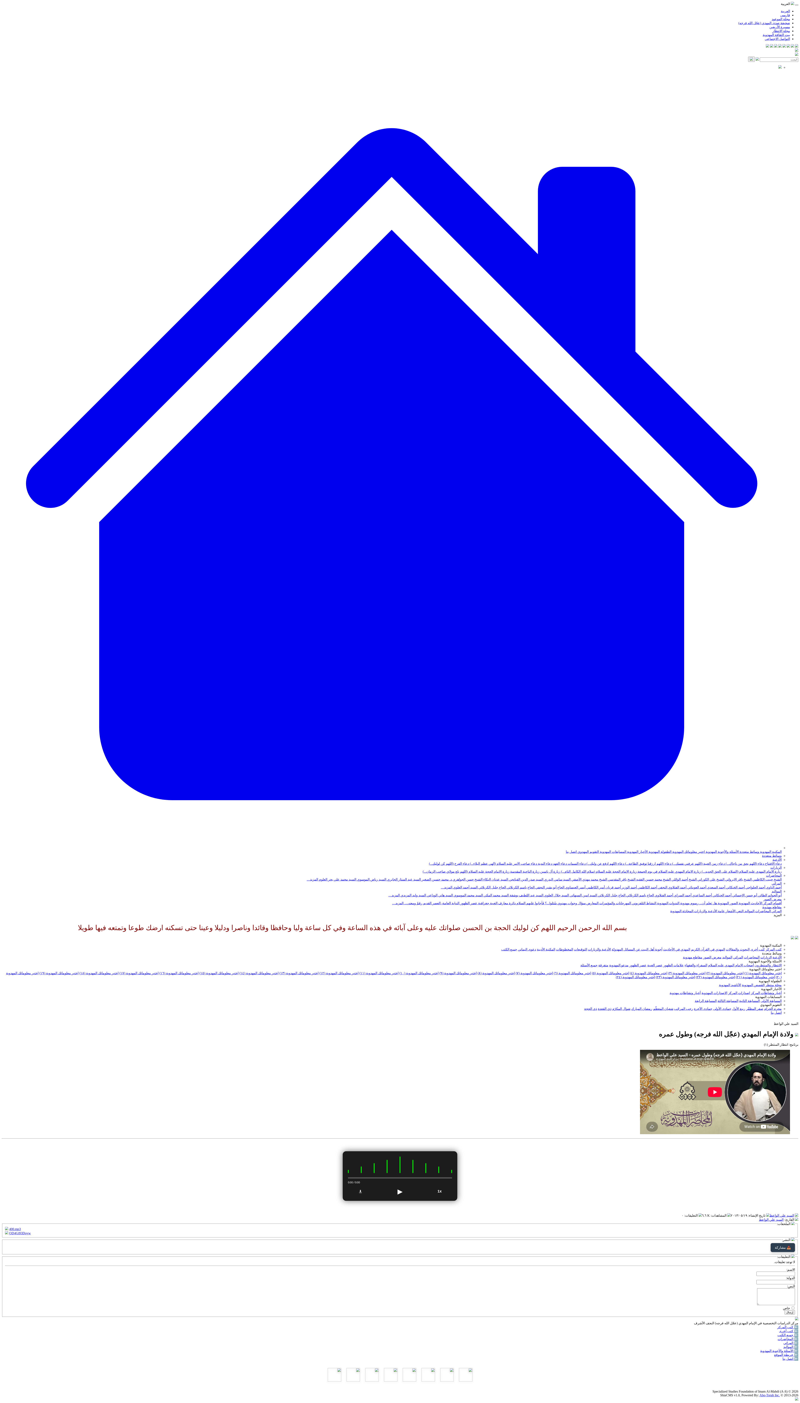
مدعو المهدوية (619, 965)
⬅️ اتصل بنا (790, 1359)
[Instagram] (784, 46)
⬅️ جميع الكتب (788, 1335)
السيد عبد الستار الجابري (403, 879)
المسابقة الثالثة (728, 1001)
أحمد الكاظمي (647, 887)
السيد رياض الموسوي (371, 879)
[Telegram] (792, 46)
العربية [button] (786, 4)
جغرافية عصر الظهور (474, 903)
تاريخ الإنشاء (757, 1215)
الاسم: (790, 1269)
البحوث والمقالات (738, 949)
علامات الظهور (673, 965)
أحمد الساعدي (701, 895)
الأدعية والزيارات (705, 911)
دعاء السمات (576, 863)
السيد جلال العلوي (556, 895)
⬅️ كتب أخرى (788, 1331)
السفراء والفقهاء (696, 965)
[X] (788, 46)
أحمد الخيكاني (735, 887)
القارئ (789, 1219)
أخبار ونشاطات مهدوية (685, 993)
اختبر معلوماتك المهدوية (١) (763, 973)
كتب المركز (774, 949)
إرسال (789, 1312)
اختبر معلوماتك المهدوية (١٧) (139, 973)
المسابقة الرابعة (706, 1001)
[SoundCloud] (776, 46)
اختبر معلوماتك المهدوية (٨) (496, 973)
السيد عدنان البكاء (495, 879)
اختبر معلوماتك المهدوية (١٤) (259, 973)
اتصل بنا (571, 852)
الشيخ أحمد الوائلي (684, 879)
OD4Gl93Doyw (20, 1233)
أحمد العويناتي (696, 887)
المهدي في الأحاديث (676, 949)
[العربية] (792, 938)
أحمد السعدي (715, 887)
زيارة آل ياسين (549, 871)
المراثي (777, 883)
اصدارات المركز (739, 993)
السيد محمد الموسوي (468, 895)
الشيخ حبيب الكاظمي (767, 879)
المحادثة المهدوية (681, 911)
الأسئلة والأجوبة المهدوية (722, 852)
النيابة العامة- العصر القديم (440, 903)
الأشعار (730, 911)
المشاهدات (718, 1215)
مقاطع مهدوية (772, 907)
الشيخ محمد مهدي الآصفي (589, 879)
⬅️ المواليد (790, 1347)
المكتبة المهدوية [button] (771, 945)
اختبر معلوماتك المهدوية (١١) (379, 973)
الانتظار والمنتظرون (768, 965)
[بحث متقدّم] (757, 59)
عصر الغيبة (654, 965)
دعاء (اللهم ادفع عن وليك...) (605, 863)
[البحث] (751, 59)
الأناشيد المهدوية (730, 985)
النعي (739, 911)
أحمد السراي (682, 895)
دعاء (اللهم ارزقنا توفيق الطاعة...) (647, 863)
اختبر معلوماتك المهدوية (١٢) (339, 973)
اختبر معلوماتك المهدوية (688, 852)
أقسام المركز (772, 903)
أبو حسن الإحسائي (744, 895)
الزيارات (776, 867)
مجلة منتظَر (773, 985)
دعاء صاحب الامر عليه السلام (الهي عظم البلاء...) (503, 863)
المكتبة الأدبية (546, 949)
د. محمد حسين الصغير (436, 879)
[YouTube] (780, 46)
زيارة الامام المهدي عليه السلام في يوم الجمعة (669, 871)
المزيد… (312, 879)
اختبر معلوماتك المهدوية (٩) (458, 973)
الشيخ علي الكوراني (710, 879)
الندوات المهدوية (667, 903)
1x (440, 1191)
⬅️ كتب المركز (787, 1327)
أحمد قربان (613, 887)
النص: (791, 1286)
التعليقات (691, 1215)
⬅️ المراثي (790, 1343)
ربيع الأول (738, 1009)
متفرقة (603, 965)
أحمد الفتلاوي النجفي (671, 887)
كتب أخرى (757, 949)
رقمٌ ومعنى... (413, 903)
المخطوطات (564, 949)
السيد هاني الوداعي (439, 895)
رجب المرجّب (683, 1009)
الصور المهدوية (727, 903)
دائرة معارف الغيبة (502, 903)
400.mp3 (15, 1229)
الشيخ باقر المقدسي (621, 879)
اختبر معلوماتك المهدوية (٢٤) (635, 977)
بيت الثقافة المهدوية (776, 35)
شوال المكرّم (621, 1009)
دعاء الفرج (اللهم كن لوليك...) (449, 863)
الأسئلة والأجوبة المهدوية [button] (765, 961)
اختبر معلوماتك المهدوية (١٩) (59, 973)
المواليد (777, 891)
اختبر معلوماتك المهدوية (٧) (534, 973)
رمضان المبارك (641, 1009)
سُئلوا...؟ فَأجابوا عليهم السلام (536, 903)
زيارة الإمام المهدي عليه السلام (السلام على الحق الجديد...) (741, 871)
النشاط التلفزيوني (643, 903)
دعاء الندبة (544, 863)
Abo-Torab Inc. (769, 1395)
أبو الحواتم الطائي (769, 895)
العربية (785, 11)
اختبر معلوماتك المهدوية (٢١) (755, 977)
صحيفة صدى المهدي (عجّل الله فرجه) (764, 23)
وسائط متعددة (749, 852)
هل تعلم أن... (708, 903)
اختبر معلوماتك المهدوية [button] (765, 969)
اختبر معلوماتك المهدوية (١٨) (99, 973)
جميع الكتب (509, 949)
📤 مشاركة (783, 1247)
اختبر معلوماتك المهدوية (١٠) (419, 973)
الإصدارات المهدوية (714, 993)
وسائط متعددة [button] (772, 953)
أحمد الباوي (773, 887)
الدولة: (790, 1278)
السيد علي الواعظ (782, 1215)
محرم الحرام (773, 1009)
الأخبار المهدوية (637, 852)
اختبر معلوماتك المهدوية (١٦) (179, 973)
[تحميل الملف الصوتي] (360, 1191)
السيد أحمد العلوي (465, 887)
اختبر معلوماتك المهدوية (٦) (572, 973)
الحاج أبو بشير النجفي (549, 887)
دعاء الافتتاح (773, 863)
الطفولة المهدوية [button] (770, 981)
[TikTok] (771, 46)
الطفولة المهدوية (659, 852)
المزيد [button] (778, 915)
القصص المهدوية (753, 985)
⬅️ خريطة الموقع (786, 1355)
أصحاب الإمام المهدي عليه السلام (731, 965)
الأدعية (777, 859)
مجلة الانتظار (781, 31)
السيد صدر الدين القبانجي (525, 879)
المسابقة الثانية (749, 1001)
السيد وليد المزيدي (413, 895)
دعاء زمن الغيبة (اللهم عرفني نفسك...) (698, 863)
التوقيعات (580, 949)
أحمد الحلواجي (755, 887)
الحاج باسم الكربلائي (520, 887)
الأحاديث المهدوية (750, 903)
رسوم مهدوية (689, 903)
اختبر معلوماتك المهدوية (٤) (648, 973)
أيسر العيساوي (574, 887)
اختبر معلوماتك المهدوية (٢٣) (675, 977)
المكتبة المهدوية (770, 852)
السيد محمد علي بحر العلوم (337, 879)
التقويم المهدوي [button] (771, 1005)
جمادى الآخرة (703, 1009)
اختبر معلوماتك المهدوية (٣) (686, 973)
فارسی (785, 15)
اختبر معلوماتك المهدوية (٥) (610, 973)
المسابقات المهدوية (612, 852)
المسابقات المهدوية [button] (768, 997)
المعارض (592, 903)
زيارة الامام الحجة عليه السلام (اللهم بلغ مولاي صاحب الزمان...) (466, 871)
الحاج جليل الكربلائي (492, 887)
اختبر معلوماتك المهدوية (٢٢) (715, 977)
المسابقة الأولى (771, 1001)
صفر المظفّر (754, 1009)
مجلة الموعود (781, 19)
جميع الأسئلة (589, 965)
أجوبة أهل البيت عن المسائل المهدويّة (637, 949)
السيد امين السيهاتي (583, 895)
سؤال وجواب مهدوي (571, 903)
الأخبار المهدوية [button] (771, 989)
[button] (392, 848)
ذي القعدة (604, 1009)
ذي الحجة (590, 1009)
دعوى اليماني (527, 949)
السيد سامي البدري (557, 879)
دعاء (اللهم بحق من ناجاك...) (744, 863)
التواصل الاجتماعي (777, 39)
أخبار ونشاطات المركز (766, 993)
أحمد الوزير (629, 887)
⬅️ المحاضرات (788, 1339)
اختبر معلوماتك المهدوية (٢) (725, 973)
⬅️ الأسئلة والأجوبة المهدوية (779, 1351)
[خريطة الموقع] (767, 46)
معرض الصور (772, 899)
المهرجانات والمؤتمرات (615, 903)
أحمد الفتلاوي (663, 895)
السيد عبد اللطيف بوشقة (526, 895)
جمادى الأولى (722, 1009)
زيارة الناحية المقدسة (524, 871)
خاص (786, 1308)
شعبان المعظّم (663, 1009)
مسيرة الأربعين (779, 27)
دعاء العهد (559, 863)
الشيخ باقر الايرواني (738, 879)
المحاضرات (774, 875)
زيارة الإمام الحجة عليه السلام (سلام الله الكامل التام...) (598, 871)
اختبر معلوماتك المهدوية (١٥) (219, 973)
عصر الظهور (637, 965)
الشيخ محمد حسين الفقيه (653, 879)
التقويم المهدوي (588, 852)
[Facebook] (796, 46)
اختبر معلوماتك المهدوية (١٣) (299, 973)
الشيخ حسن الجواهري (467, 879)
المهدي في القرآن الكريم (708, 949)
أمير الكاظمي (595, 887)
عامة (721, 911)
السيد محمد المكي (496, 895)
